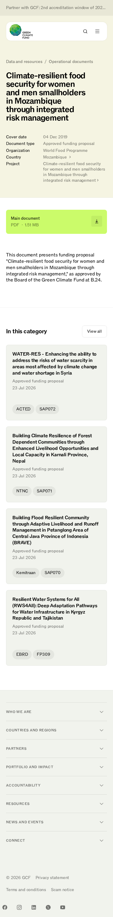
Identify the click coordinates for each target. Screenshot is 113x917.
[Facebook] (4, 907)
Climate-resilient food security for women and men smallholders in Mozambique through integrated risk (74, 172)
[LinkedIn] (33, 907)
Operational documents (71, 61)
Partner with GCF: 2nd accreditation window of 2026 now (56, 8)
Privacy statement (52, 878)
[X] (48, 907)
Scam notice (62, 890)
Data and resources (24, 61)
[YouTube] (62, 907)
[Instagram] (19, 907)
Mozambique (55, 157)
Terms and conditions (26, 890)
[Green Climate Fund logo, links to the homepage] (27, 31)
